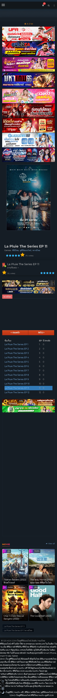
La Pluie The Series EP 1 (16, 344)
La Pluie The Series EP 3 (17, 353)
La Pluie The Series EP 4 (17, 357)
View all (51, 543)
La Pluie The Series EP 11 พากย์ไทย (18, 630)
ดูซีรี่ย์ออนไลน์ (25, 250)
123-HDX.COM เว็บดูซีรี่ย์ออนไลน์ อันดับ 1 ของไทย (24, 641)
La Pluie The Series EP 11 (23, 264)
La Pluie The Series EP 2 (17, 348)
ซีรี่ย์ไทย (15, 250)
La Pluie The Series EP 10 (17, 383)
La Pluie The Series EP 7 (17, 370)
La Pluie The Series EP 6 (17, 366)
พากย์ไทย (36, 250)
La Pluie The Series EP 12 (17, 392)
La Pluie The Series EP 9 (17, 379)
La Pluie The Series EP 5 (17, 362)
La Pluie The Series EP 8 (17, 375)
